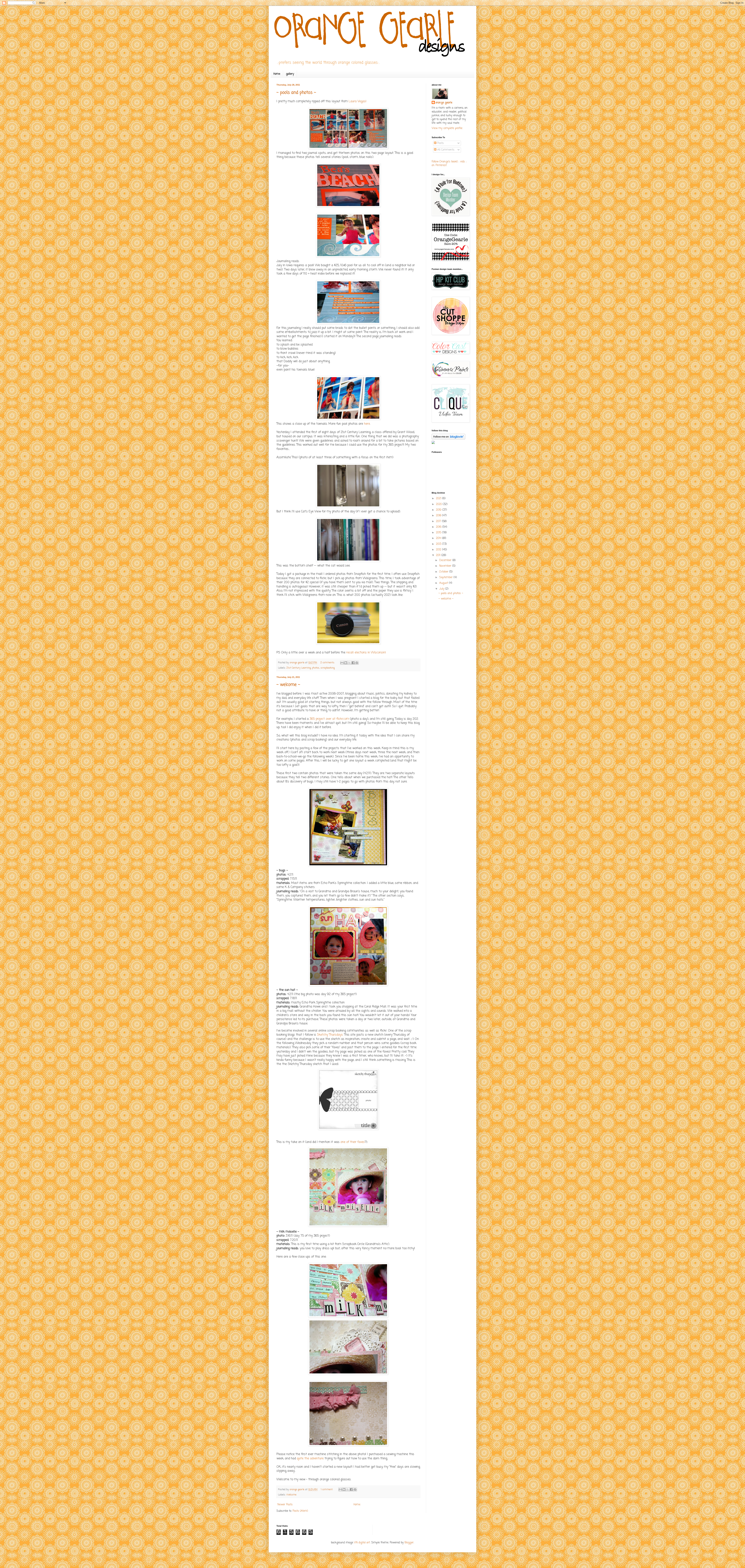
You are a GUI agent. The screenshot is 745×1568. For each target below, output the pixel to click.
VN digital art (362, 1543)
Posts (440, 143)
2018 (439, 516)
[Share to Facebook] (353, 663)
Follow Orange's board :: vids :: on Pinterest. (449, 164)
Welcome (291, 1495)
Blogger (409, 1543)
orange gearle (444, 103)
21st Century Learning (298, 668)
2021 (439, 498)
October (444, 572)
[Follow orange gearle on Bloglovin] (448, 439)
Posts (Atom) (300, 1511)
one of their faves (352, 1142)
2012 (439, 550)
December (445, 560)
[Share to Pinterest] (357, 663)
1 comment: (327, 1489)
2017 (439, 521)
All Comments (445, 150)
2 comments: (327, 662)
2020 (439, 504)
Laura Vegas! (357, 101)
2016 (439, 527)
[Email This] (342, 663)
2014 (439, 538)
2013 (439, 544)
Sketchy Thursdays (330, 1035)
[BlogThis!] (346, 663)
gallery (290, 74)
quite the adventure (310, 1458)
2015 (439, 533)
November (445, 566)
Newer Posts (285, 1505)
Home (276, 74)
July (442, 589)
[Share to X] (349, 663)
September (446, 577)
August (444, 583)
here (367, 424)
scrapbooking (328, 668)
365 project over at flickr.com (329, 719)
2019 (439, 510)
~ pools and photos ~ (296, 92)
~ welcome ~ (288, 684)
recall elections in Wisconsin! (366, 652)
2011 (438, 555)
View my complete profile (447, 128)
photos (315, 668)
